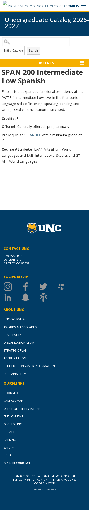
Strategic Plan (15, 350)
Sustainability (15, 374)
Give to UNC (13, 424)
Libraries (11, 432)
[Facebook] (30, 286)
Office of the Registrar (22, 408)
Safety (9, 447)
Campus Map (13, 401)
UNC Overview (14, 319)
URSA (7, 455)
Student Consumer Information (29, 366)
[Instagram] (12, 286)
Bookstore (12, 393)
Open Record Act (17, 463)
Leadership (12, 335)
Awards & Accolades (20, 327)
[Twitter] (48, 286)
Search (33, 50)
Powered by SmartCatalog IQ (44, 489)
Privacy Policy (24, 476)
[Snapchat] (30, 297)
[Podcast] (48, 297)
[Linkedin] (12, 297)
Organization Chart (20, 342)
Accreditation (15, 358)
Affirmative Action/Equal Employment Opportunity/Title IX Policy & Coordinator (44, 479)
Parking (10, 439)
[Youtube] (66, 286)
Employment (13, 416)
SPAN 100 (33, 134)
